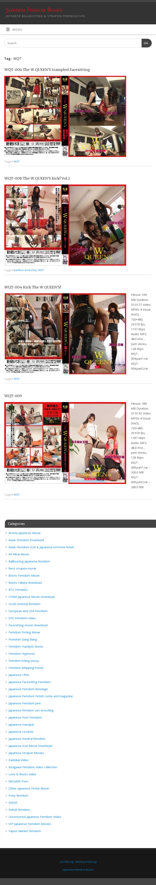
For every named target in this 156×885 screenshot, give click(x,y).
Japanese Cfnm (19, 675)
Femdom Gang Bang (23, 639)
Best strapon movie (22, 568)
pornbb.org (67, 862)
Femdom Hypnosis (22, 653)
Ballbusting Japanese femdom (29, 561)
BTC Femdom (18, 590)
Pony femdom (18, 795)
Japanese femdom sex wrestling (31, 710)
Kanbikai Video (19, 760)
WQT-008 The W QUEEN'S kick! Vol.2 (37, 178)
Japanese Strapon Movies (26, 753)
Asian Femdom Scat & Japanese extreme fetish (41, 547)
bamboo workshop (25, 270)
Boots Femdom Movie (24, 575)
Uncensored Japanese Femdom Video (35, 817)
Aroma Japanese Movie (25, 533)
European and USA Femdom (28, 611)
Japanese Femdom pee (25, 703)
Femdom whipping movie (26, 668)
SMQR (13, 802)
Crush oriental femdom (24, 604)
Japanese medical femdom (27, 739)
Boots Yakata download (25, 582)
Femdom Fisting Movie (24, 632)
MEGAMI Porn (18, 781)
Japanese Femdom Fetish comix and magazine (41, 696)
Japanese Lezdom (21, 731)
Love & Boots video (22, 774)
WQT (17, 161)
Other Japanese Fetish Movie (29, 788)
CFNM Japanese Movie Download (32, 597)
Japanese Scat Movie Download (30, 746)
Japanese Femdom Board (34, 9)
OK (145, 43)
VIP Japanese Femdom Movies (30, 824)
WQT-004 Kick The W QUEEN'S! (32, 287)
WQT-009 (13, 396)
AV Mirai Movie (19, 554)
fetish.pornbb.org (85, 862)
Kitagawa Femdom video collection (33, 767)
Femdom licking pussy (24, 661)
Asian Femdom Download (26, 540)
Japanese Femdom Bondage (28, 689)
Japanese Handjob (21, 724)
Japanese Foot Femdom (25, 717)
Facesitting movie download (28, 625)
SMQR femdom (19, 810)
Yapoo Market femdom (25, 831)
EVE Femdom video (22, 618)
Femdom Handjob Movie (26, 646)
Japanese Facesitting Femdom (30, 682)
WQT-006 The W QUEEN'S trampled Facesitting (47, 69)
